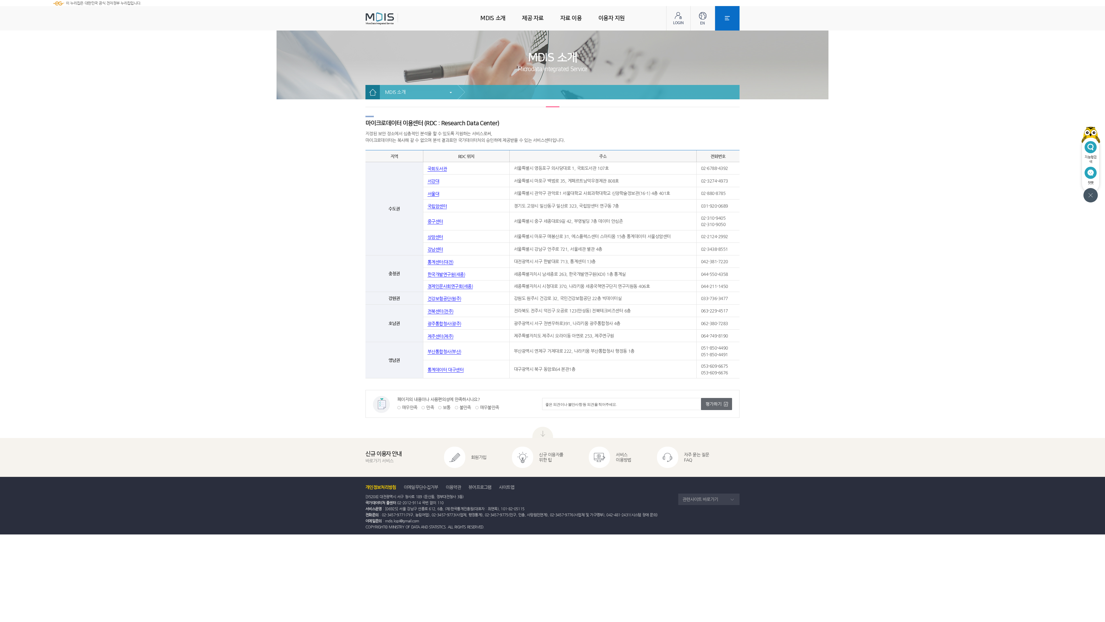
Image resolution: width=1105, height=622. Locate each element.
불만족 (465, 407)
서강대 (433, 181)
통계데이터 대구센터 (446, 369)
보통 (447, 407)
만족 (430, 407)
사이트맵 (506, 487)
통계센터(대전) (441, 261)
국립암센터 (437, 206)
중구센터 (435, 221)
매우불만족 (489, 407)
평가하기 (714, 403)
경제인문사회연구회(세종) (450, 286)
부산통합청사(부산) (444, 351)
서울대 (433, 193)
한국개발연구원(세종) (446, 274)
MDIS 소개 (395, 92)
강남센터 (435, 249)
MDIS (394, 18)
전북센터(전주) (441, 311)
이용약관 (453, 487)
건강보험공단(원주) (444, 298)
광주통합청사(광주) (444, 323)
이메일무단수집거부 (421, 487)
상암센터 (435, 236)
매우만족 (409, 407)
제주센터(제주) (441, 336)
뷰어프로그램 (479, 487)
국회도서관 (437, 168)
